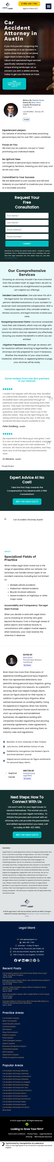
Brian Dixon (36, 102)
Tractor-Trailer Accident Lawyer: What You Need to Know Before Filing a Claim (24, 988)
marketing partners (10, 258)
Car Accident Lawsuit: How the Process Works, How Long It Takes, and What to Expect (25, 974)
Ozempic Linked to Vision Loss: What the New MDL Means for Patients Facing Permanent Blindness (26, 1002)
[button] (48, 6)
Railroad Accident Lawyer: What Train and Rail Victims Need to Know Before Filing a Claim (26, 981)
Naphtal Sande (38, 100)
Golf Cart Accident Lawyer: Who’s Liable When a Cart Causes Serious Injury (26, 995)
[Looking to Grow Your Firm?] (27, 1124)
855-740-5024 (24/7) (27, 501)
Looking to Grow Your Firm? (27, 1129)
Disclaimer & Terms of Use (35, 914)
